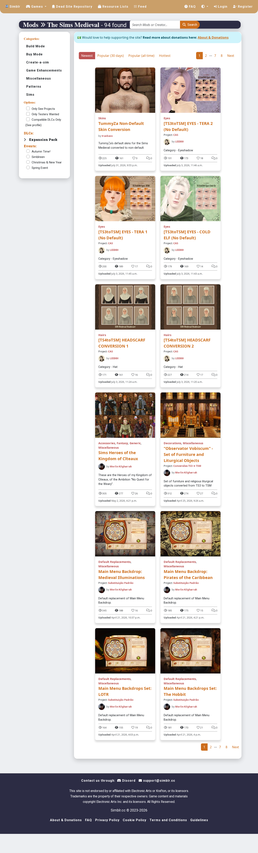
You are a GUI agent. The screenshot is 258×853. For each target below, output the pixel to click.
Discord (128, 780)
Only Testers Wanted (45, 114)
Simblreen (38, 157)
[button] (205, 7)
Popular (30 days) (110, 55)
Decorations (172, 443)
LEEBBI (179, 141)
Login (222, 6)
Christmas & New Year (47, 162)
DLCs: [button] (28, 133)
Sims (30, 95)
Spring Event (40, 168)
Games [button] (37, 6)
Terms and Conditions (168, 820)
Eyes (167, 118)
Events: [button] (30, 146)
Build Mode (35, 46)
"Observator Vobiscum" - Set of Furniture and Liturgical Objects (188, 454)
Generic (135, 443)
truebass (107, 135)
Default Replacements (114, 562)
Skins (102, 118)
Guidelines (199, 820)
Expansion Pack (43, 139)
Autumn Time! (41, 151)
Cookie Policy (134, 820)
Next (230, 55)
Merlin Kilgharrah (121, 466)
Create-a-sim (37, 62)
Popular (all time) (141, 55)
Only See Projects (43, 109)
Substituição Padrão (120, 583)
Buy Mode (34, 54)
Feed (142, 6)
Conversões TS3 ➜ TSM (187, 466)
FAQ (192, 6)
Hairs (102, 335)
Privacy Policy (107, 820)
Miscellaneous (38, 78)
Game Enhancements (44, 70)
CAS (175, 135)
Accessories (106, 443)
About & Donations (213, 37)
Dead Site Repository (73, 6)
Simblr (14, 6)
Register (245, 6)
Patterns (33, 86)
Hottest (165, 55)
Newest (87, 55)
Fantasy (122, 443)
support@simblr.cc (158, 780)
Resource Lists (114, 6)
